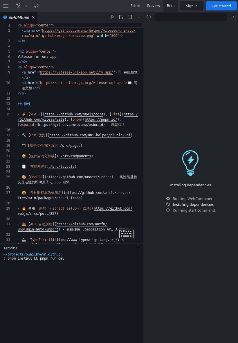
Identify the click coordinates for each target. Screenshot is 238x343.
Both (170, 5)
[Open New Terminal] (138, 248)
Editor (135, 5)
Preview (153, 5)
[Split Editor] (129, 17)
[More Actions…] (138, 17)
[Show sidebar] (6, 6)
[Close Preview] (233, 17)
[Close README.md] (33, 17)
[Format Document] (112, 17)
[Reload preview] (148, 17)
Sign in (192, 5)
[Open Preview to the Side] (121, 17)
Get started (221, 5)
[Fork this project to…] (26, 5)
